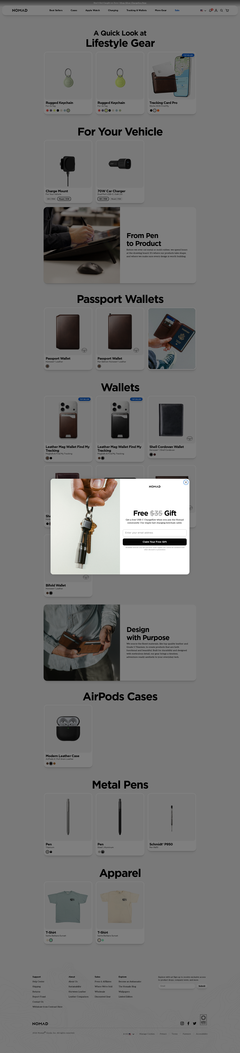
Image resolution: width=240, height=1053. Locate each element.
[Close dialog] (185, 482)
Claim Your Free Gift (155, 542)
